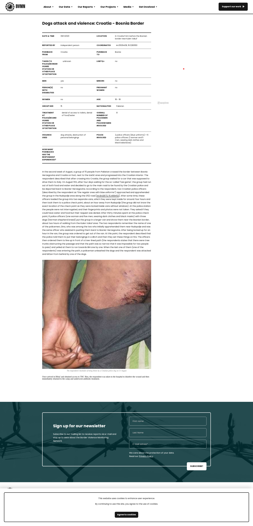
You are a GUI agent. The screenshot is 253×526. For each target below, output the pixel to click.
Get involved (147, 6)
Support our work (231, 6)
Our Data (64, 6)
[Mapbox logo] (163, 102)
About (47, 6)
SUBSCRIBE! (196, 466)
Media (127, 6)
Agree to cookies (126, 514)
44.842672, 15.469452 (108, 195)
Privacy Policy (146, 456)
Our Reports (85, 6)
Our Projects (108, 6)
